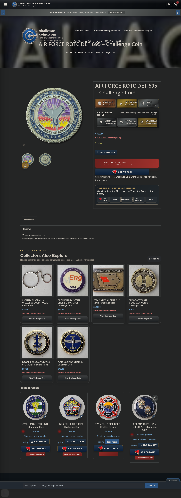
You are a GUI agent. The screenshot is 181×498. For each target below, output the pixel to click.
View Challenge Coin (37, 319)
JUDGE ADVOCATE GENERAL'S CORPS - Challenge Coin (139, 303)
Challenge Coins (81, 30)
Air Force (110, 176)
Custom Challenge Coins (105, 30)
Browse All (154, 259)
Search (151, 485)
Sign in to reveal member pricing (108, 138)
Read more (112, 442)
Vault (151, 199)
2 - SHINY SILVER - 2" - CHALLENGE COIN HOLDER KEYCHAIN (35, 303)
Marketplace (127, 199)
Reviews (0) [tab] (29, 219)
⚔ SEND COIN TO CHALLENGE (36, 454)
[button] (24, 145)
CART (118, 41)
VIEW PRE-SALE (129, 12)
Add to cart (107, 152)
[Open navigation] (5, 4)
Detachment (101, 180)
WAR (115, 199)
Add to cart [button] (41, 441)
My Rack (105, 199)
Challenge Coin (123, 176)
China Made (136, 176)
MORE (108, 41)
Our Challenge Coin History (87, 41)
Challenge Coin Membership (136, 30)
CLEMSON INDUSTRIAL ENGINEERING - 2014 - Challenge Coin (69, 303)
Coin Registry (138, 199)
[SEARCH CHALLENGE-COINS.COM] (169, 4)
